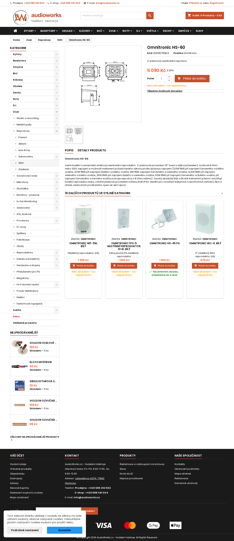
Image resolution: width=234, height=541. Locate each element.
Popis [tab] (69, 150)
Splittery (21, 233)
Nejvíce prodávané (131, 478)
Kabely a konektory (28, 259)
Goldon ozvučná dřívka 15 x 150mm (44, 419)
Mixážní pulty (24, 124)
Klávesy (84, 31)
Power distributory (27, 291)
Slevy (199, 31)
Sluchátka (22, 188)
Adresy (14, 483)
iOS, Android (24, 214)
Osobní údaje (18, 464)
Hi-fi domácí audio (28, 284)
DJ (138, 31)
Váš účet (17, 455)
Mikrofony (22, 182)
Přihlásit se (195, 3)
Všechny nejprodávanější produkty (34, 439)
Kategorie (18, 48)
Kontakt (72, 455)
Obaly (20, 246)
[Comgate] (117, 525)
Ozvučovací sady (27, 175)
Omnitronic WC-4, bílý (205, 243)
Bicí (99, 31)
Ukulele (67, 31)
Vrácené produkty (21, 469)
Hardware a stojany (28, 265)
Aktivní (22, 143)
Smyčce (183, 31)
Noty (126, 31)
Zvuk (112, 31)
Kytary (29, 31)
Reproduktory (25, 252)
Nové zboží (126, 473)
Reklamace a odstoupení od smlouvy (142, 464)
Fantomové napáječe (29, 303)
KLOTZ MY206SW (41, 362)
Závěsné (23, 169)
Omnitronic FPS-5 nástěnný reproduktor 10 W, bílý (124, 246)
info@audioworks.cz (108, 3)
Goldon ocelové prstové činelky (44, 342)
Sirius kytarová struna (44, 381)
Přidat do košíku (192, 78)
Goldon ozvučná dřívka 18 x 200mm (44, 400)
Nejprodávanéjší (24, 332)
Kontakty (180, 464)
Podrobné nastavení (25, 530)
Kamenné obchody (186, 483)
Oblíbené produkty (25, 323)
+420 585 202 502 (34, 3)
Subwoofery (25, 156)
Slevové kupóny (19, 488)
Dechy (167, 31)
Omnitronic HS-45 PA (165, 243)
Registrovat (217, 3)
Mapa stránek (183, 473)
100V (21, 163)
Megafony (23, 278)
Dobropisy (16, 478)
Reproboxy (23, 131)
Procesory (23, 220)
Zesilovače (23, 207)
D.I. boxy (21, 227)
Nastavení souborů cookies (26, 492)
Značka (178, 53)
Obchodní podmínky (187, 469)
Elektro (21, 297)
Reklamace (181, 478)
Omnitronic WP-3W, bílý (83, 244)
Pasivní (22, 137)
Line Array (24, 150)
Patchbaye (23, 239)
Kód (149, 53)
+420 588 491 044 (70, 3)
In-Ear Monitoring (27, 201)
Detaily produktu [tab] (92, 150)
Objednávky (17, 473)
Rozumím (64, 530)
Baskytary (47, 31)
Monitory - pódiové (28, 195)
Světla (151, 31)
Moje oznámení (19, 497)
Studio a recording (28, 118)
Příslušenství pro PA (28, 271)
